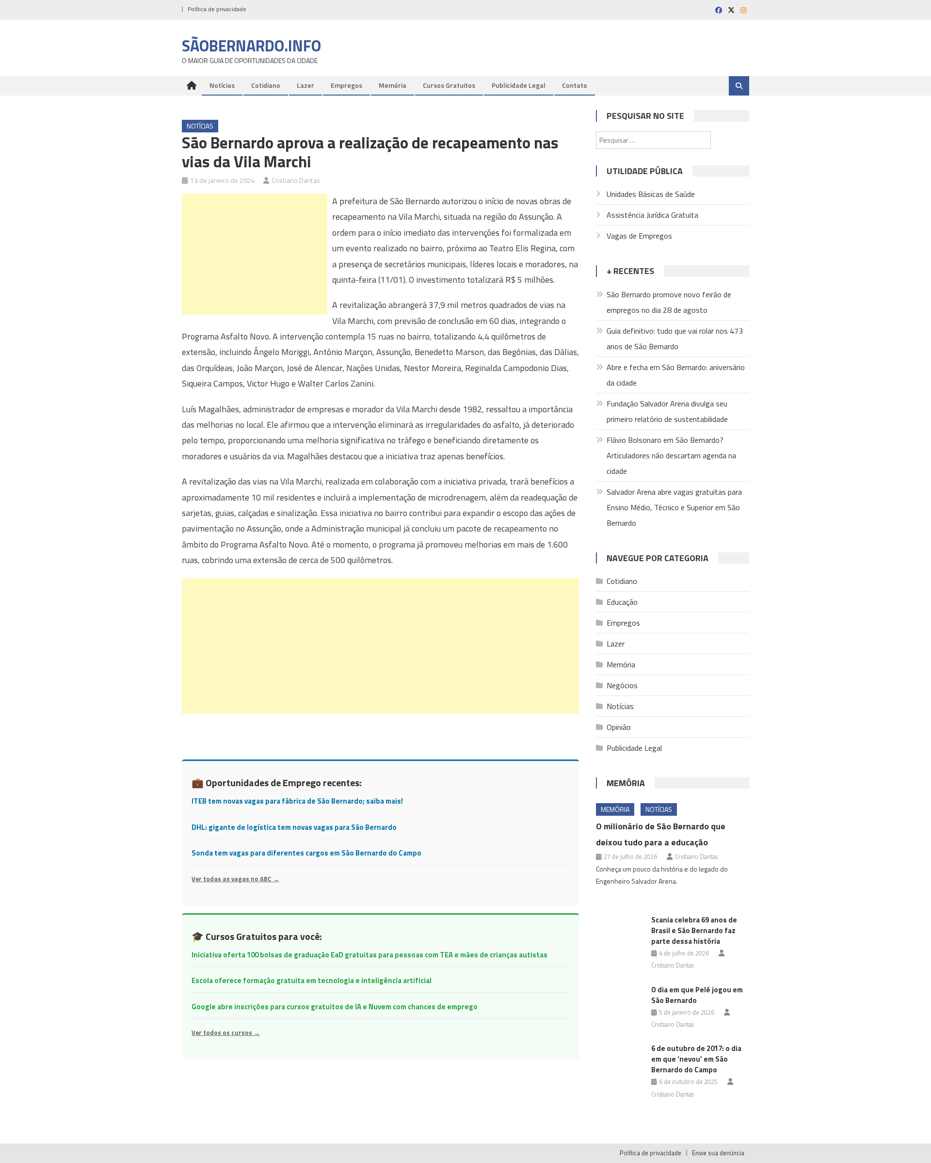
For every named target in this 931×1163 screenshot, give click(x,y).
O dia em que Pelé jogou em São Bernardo (697, 995)
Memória (392, 85)
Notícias (222, 85)
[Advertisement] (254, 254)
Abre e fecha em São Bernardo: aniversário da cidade (676, 374)
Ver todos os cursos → (226, 1032)
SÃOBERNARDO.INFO (251, 45)
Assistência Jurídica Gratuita (652, 215)
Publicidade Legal (519, 85)
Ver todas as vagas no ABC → (235, 879)
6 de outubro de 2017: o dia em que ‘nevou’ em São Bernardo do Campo (696, 1059)
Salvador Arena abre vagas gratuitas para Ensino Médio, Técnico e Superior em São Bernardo (674, 507)
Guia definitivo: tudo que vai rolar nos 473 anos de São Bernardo (675, 338)
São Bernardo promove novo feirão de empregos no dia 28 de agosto (669, 302)
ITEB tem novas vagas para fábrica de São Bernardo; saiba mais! (297, 801)
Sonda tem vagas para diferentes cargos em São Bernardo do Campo (306, 852)
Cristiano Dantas (296, 180)
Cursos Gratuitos (449, 85)
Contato (574, 85)
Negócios (622, 685)
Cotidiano (265, 85)
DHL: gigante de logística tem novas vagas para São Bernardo (294, 827)
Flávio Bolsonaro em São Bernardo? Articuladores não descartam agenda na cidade (671, 455)
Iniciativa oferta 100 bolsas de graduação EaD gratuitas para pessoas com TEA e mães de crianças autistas (369, 954)
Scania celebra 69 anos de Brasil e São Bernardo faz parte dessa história (694, 930)
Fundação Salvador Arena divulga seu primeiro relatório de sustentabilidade (667, 411)
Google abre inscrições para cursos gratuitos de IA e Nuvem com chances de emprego (335, 1006)
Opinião (619, 727)
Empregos (346, 85)
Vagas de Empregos (639, 236)
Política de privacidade (217, 9)
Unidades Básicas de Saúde (651, 194)
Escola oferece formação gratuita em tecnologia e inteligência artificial (312, 980)
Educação (622, 602)
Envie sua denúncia (718, 1153)
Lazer (305, 85)
